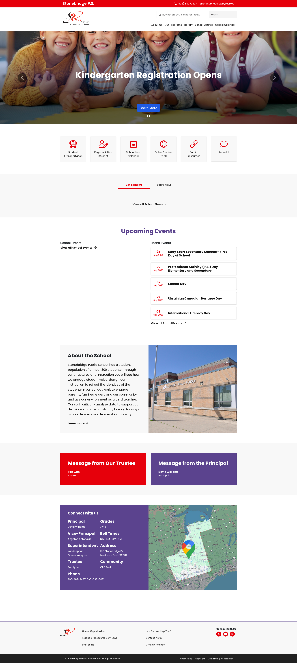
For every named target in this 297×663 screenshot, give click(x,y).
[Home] (76, 18)
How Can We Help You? (158, 631)
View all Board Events (167, 323)
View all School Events (76, 247)
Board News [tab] (164, 185)
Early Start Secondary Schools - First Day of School (197, 253)
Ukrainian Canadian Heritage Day (195, 298)
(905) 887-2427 (187, 3)
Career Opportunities (93, 631)
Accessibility (227, 658)
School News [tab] (134, 185)
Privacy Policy (186, 658)
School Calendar (225, 25)
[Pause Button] (148, 116)
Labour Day (177, 284)
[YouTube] (225, 634)
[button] (22, 77)
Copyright (200, 658)
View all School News (148, 204)
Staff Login (88, 644)
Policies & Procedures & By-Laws (99, 637)
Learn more (76, 423)
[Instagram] (232, 634)
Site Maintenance (155, 644)
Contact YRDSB (154, 637)
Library (188, 25)
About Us (156, 25)
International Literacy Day (189, 313)
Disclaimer (213, 658)
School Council (204, 25)
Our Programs (173, 25)
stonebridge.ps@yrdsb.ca (218, 3)
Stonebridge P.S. (78, 3)
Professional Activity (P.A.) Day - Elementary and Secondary (194, 269)
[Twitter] (218, 634)
